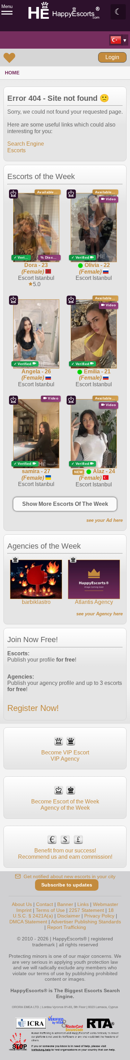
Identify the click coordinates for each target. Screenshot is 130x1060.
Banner (65, 904)
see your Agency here (99, 613)
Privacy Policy (99, 916)
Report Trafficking (66, 927)
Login (112, 57)
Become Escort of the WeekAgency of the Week (65, 805)
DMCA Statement (28, 921)
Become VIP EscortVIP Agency (65, 756)
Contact (44, 904)
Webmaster (105, 904)
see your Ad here (104, 520)
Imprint (24, 910)
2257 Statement (86, 910)
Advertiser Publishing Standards (86, 921)
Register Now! (33, 708)
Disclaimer (68, 916)
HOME (12, 72)
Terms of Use (50, 910)
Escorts (16, 150)
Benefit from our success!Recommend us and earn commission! (65, 854)
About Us (22, 904)
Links (83, 904)
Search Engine (25, 144)
